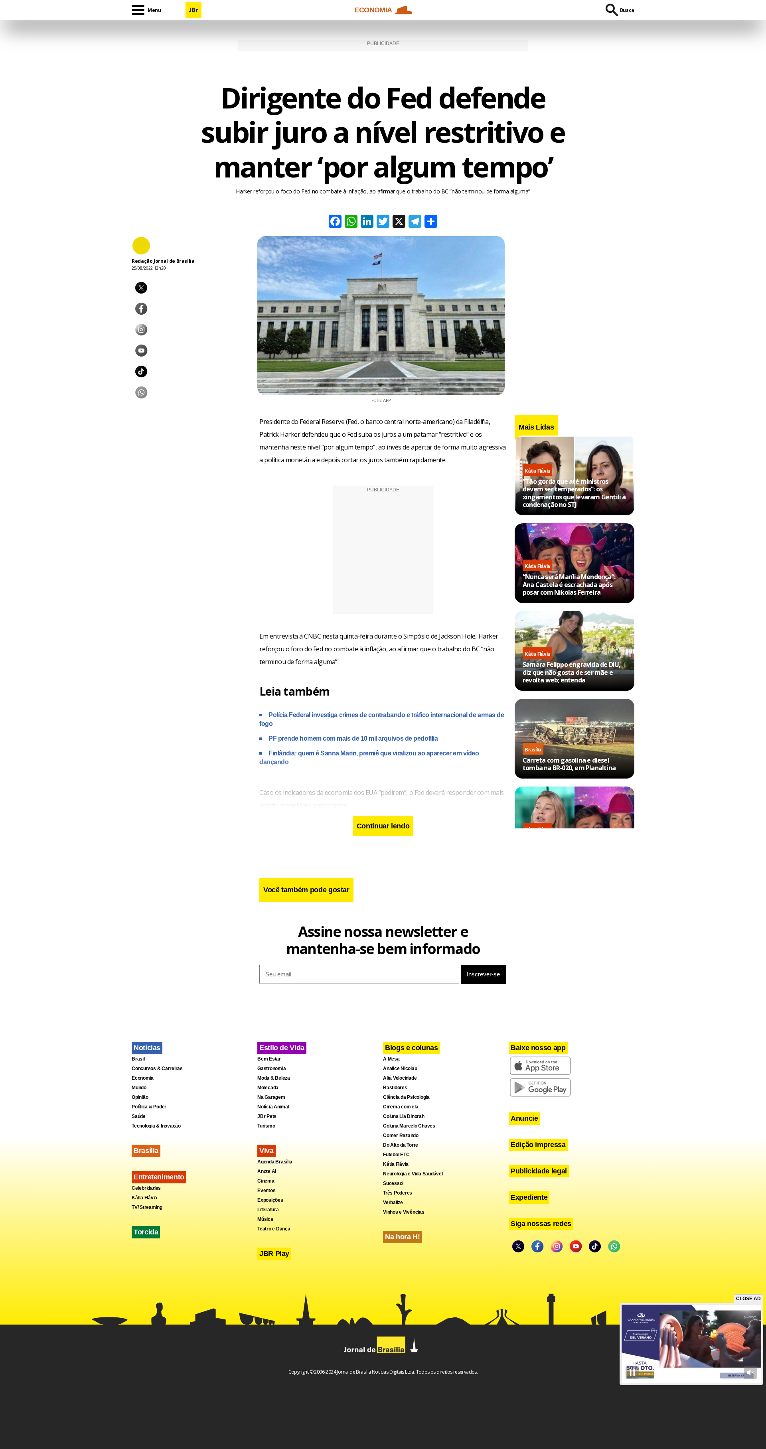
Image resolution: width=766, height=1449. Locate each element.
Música (265, 1219)
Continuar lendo (383, 826)
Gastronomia (271, 1068)
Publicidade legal (539, 1171)
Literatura (268, 1209)
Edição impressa (538, 1145)
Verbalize (393, 1202)
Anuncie (524, 1118)
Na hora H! (402, 1237)
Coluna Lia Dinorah (403, 1116)
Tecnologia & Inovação (156, 1126)
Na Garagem (271, 1097)
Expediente (529, 1197)
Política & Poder (149, 1107)
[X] (399, 222)
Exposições (270, 1200)
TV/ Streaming (147, 1207)
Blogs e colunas (411, 1048)
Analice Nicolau (400, 1068)
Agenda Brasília (274, 1162)
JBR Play (274, 1254)
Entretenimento (159, 1177)
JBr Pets (266, 1116)
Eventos (266, 1190)
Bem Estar (269, 1059)
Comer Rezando (401, 1135)
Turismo (266, 1126)
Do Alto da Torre (400, 1145)
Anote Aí (266, 1171)
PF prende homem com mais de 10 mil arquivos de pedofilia (353, 738)
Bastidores (395, 1087)
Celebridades (146, 1188)
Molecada (267, 1087)
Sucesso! (393, 1183)
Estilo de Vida (281, 1048)
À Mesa (391, 1059)
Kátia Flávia (537, 471)
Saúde (139, 1116)
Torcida (146, 1232)
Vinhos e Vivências (403, 1212)
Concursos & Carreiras (157, 1068)
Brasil (138, 1059)
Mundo (139, 1087)
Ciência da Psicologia (406, 1097)
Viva (266, 1151)
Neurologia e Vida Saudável (413, 1174)
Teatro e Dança (273, 1229)
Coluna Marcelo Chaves (409, 1126)
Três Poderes (397, 1193)
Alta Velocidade (400, 1078)
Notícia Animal (273, 1107)
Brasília (533, 750)
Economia (143, 1078)
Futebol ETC (396, 1154)
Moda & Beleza (273, 1078)
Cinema (265, 1181)
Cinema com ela (401, 1107)
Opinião (140, 1097)
